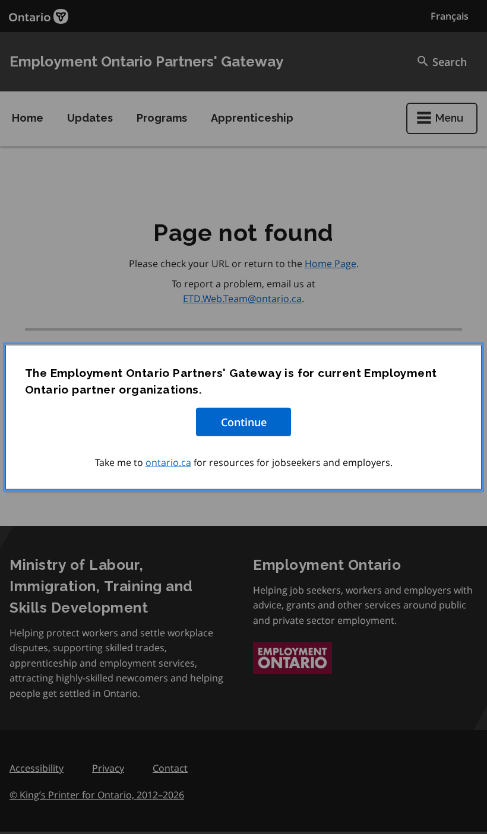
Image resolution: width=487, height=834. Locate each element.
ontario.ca (168, 461)
